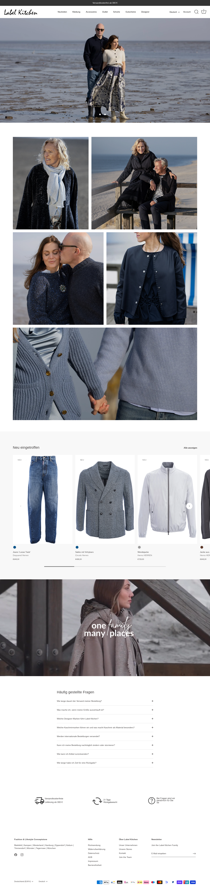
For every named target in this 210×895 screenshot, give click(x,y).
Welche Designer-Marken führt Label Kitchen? (78, 719)
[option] (105, 70)
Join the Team (125, 857)
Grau (139, 547)
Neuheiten (62, 12)
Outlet (105, 12)
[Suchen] (196, 12)
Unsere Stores (125, 849)
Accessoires (91, 12)
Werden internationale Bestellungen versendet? (78, 736)
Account (187, 12)
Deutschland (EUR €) (22, 881)
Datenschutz (93, 853)
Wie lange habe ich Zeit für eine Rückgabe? (76, 763)
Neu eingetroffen (26, 447)
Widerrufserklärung (96, 849)
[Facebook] (15, 854)
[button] (100, 114)
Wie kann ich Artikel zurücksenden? (73, 754)
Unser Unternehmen (128, 845)
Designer (145, 12)
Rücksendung (94, 845)
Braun (201, 547)
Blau (14, 547)
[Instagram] (22, 854)
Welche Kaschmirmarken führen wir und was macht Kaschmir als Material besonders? (96, 727)
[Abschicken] (194, 853)
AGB (90, 857)
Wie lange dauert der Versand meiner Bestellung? (79, 701)
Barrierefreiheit (94, 865)
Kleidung (76, 12)
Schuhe (116, 12)
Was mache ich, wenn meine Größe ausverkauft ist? (80, 710)
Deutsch (173, 12)
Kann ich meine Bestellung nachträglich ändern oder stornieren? (86, 745)
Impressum (93, 861)
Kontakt (122, 853)
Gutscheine (131, 12)
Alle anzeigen (190, 448)
